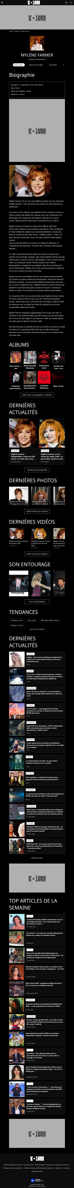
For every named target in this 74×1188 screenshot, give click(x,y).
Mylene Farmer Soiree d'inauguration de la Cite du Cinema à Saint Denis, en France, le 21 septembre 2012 (18, 503)
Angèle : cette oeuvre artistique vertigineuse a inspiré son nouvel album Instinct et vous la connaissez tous (44, 659)
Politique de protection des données (12, 1168)
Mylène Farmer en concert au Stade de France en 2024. (40, 543)
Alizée (11, 290)
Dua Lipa (32, 620)
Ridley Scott (17, 620)
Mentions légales (40, 1165)
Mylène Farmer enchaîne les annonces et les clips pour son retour (62, 543)
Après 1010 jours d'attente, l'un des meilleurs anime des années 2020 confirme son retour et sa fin (44, 694)
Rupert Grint (17, 625)
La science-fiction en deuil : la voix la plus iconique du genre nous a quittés (41, 762)
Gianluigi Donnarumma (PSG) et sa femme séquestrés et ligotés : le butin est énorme (42, 1034)
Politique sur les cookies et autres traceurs (57, 1165)
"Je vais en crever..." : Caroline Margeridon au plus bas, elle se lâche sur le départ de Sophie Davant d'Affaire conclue (43, 1106)
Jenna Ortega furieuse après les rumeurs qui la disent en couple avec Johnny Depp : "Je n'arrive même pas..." (44, 1069)
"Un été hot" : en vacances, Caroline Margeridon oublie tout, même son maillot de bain (44, 934)
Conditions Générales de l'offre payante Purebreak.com (39, 1168)
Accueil (11, 31)
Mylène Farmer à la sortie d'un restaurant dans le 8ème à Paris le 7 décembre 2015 (40, 503)
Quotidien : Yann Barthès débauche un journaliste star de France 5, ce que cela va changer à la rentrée (42, 1055)
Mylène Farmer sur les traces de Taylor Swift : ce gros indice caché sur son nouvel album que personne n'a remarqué (53, 459)
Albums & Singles (36, 65)
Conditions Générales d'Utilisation (13, 1165)
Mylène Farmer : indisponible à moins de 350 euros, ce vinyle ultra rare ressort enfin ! (23, 457)
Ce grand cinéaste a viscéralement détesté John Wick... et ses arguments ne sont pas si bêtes (44, 1005)
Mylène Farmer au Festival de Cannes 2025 (18, 542)
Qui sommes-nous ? (28, 1165)
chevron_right (64, 65)
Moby (32, 315)
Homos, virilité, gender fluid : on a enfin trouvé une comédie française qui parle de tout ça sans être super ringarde (44, 1022)
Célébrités (17, 31)
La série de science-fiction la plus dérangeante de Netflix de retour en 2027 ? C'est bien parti (44, 795)
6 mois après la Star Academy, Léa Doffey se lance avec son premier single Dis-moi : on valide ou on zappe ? (45, 745)
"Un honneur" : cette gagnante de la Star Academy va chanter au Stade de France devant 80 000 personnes (44, 711)
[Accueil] (34, 3)
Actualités (53, 65)
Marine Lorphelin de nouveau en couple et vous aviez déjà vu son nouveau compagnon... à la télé (45, 968)
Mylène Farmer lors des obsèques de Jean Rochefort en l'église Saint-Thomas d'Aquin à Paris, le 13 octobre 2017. (62, 503)
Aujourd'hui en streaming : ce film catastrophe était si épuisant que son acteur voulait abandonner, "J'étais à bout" (44, 728)
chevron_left (10, 65)
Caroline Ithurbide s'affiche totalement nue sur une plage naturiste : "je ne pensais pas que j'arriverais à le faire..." (44, 922)
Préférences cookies (37, 1171)
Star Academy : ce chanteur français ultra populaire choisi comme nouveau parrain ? (42, 778)
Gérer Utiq (66, 1168)
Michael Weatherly (50, 620)
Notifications (58, 1168)
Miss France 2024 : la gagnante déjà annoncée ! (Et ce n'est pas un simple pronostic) (44, 984)
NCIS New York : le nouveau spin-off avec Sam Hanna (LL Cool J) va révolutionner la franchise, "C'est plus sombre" (44, 846)
